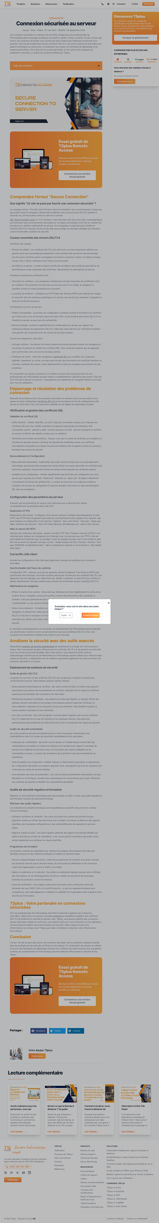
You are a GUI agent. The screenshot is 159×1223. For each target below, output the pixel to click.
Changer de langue (90, 615)
